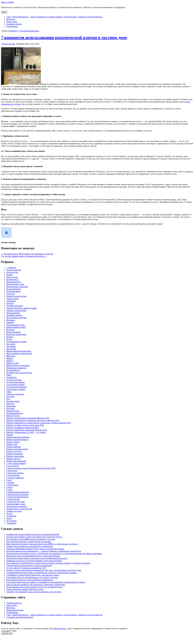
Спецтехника (12, 485)
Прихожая (11, 406)
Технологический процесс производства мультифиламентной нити (36, 558)
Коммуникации (13, 332)
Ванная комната (13, 282)
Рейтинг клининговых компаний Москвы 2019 (27, 418)
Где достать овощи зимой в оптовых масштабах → (24, 256)
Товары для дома (14, 511)
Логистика (11, 349)
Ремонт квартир (13, 447)
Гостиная (10, 294)
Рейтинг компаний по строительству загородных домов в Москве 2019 (38, 423)
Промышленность (14, 413)
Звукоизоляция (13, 313)
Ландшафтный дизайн (16, 341)
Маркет (9, 358)
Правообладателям (14, 610)
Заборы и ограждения (16, 310)
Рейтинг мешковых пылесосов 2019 (22, 427)
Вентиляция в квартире (17, 286)
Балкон (9, 275)
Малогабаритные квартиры (18, 351)
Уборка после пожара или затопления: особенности (29, 546)
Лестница (10, 344)
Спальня (10, 482)
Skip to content (7, 2)
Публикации (12, 26)
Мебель (9, 361)
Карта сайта (11, 21)
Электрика (11, 523)
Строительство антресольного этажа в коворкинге (29, 565)
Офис (8, 392)
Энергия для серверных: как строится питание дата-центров (33, 592)
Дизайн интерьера (14, 306)
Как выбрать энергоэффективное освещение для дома (30, 539)
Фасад (9, 518)
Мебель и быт (12, 363)
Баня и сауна (12, 277)
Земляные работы (14, 315)
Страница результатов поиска (19, 617)
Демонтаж (11, 301)
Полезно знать (12, 401)
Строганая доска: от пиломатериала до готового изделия (32, 577)
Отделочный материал (29, 31)
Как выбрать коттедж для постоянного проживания (29, 580)
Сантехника (11, 470)
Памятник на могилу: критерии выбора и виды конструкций (34, 561)
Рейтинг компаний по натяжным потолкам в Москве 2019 (32, 420)
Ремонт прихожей (14, 454)
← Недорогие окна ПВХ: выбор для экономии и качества (27, 254)
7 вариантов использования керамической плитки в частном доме (64, 37)
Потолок (10, 404)
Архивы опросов (14, 24)
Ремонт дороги (13, 442)
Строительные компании (17, 492)
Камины (10, 322)
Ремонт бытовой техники (17, 437)
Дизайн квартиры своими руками (21, 308)
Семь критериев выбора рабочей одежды (25, 589)
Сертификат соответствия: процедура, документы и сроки (32, 575)
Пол (8, 399)
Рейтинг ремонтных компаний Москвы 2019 (26, 430)
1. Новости (11, 267)
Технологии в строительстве (19, 509)
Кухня (9, 339)
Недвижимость (13, 370)
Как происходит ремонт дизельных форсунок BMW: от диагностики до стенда (42, 544)
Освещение (11, 377)
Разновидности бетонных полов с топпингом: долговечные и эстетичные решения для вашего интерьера (54, 553)
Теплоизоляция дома (15, 504)
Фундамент (11, 521)
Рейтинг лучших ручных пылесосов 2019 (25, 425)
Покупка (10, 396)
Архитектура (12, 272)
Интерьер (10, 320)
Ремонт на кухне (13, 451)
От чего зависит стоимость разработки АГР (26, 568)
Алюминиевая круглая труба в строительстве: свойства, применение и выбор (41, 572)
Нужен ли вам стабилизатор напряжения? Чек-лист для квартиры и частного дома (43, 570)
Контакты (10, 19)
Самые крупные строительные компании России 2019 (30, 468)
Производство (12, 411)
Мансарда (10, 356)
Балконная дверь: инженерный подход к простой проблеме (33, 556)
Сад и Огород (12, 466)
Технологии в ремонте (16, 506)
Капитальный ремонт (16, 327)
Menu (4, 12)
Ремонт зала (11, 444)
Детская (10, 303)
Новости (14, 31)
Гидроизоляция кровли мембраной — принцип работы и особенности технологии (43, 551)
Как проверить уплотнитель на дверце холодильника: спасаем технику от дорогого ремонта (48, 563)
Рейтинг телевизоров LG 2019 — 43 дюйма (26, 432)
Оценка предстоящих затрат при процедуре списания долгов (34, 537)
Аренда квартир (13, 270)
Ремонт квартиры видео (17, 449)
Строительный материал (17, 494)
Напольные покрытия (16, 368)
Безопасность (12, 279)
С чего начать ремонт (16, 463)
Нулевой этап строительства (19, 372)
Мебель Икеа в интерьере (17, 365)
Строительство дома (15, 501)
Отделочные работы (15, 382)
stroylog (8, 44)
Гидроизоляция (13, 291)
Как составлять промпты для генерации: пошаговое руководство (35, 584)
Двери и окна (12, 298)
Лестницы (11, 346)
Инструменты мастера (16, 318)
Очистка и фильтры (15, 394)
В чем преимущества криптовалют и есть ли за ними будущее (34, 587)
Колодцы (10, 329)
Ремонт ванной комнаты (17, 439)
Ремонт (9, 435)
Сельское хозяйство (15, 478)
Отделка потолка (14, 380)
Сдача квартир (13, 475)
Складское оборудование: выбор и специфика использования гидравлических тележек (45, 582)
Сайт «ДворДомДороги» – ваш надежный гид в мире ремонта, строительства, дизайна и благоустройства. (54, 17)
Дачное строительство (16, 296)
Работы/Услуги (13, 415)
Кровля (9, 337)
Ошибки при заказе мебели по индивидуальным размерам (32, 534)
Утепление (11, 516)
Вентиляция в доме (15, 284)
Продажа (10, 408)
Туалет (9, 513)
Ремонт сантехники (15, 456)
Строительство (13, 499)
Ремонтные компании (16, 461)
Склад (9, 480)
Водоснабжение (13, 289)
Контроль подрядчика (16, 334)
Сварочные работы (15, 473)
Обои (8, 375)
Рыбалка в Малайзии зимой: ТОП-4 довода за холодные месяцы (35, 549)
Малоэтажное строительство (19, 353)
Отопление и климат (15, 389)
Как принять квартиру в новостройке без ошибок (28, 541)
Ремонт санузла (13, 458)
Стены (9, 487)
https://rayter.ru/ (59, 628)
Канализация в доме (15, 325)
